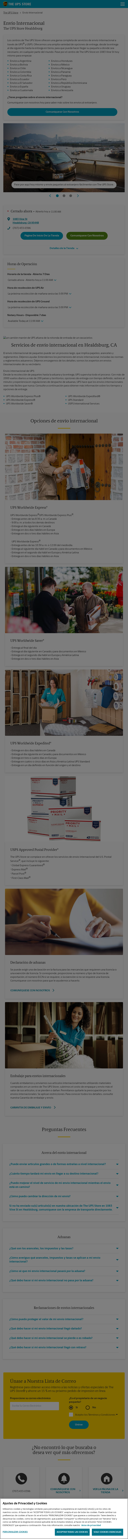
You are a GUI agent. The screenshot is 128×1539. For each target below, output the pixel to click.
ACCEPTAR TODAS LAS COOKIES (72, 1532)
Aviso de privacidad (91, 1525)
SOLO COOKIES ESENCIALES (107, 1532)
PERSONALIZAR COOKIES (15, 1532)
